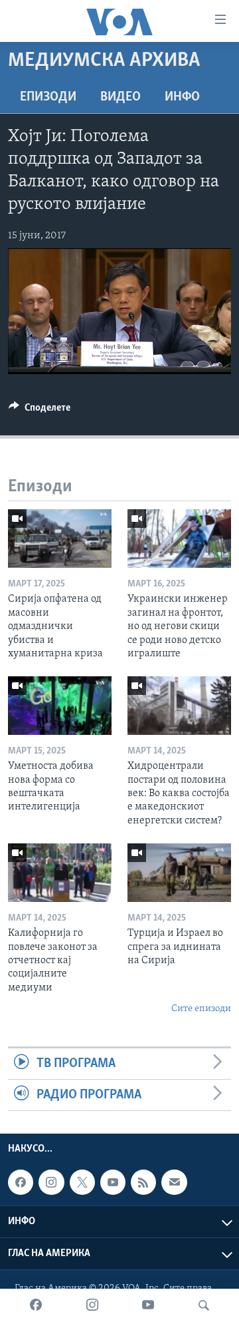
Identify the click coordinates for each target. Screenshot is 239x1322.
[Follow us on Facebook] (20, 1182)
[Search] (204, 1305)
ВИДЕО (120, 97)
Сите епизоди (201, 1009)
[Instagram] (92, 1305)
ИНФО (182, 97)
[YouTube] (148, 1305)
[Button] (39, 410)
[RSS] (143, 1182)
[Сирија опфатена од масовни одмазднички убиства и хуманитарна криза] (60, 538)
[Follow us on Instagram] (51, 1182)
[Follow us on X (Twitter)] (82, 1182)
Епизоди (48, 97)
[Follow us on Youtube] (112, 1182)
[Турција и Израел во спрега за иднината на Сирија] (179, 872)
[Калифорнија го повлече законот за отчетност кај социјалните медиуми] (60, 872)
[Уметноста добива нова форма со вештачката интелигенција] (60, 705)
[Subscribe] (174, 1182)
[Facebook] (35, 1305)
